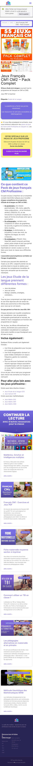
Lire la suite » (8, 476)
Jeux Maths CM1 (10, 402)
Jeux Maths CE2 (10, 399)
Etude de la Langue (14, 99)
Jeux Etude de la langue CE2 (15, 391)
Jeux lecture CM (10, 394)
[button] (30, 3)
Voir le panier (24, 14)
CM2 (11, 22)
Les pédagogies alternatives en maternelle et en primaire (16, 643)
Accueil (4, 22)
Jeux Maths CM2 (10, 404)
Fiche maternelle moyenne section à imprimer (16, 551)
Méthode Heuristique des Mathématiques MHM (15, 691)
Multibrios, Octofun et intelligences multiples (14, 456)
